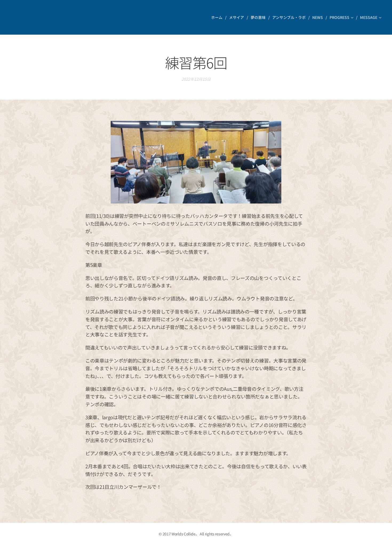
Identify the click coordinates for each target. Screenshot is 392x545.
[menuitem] (218, 17)
